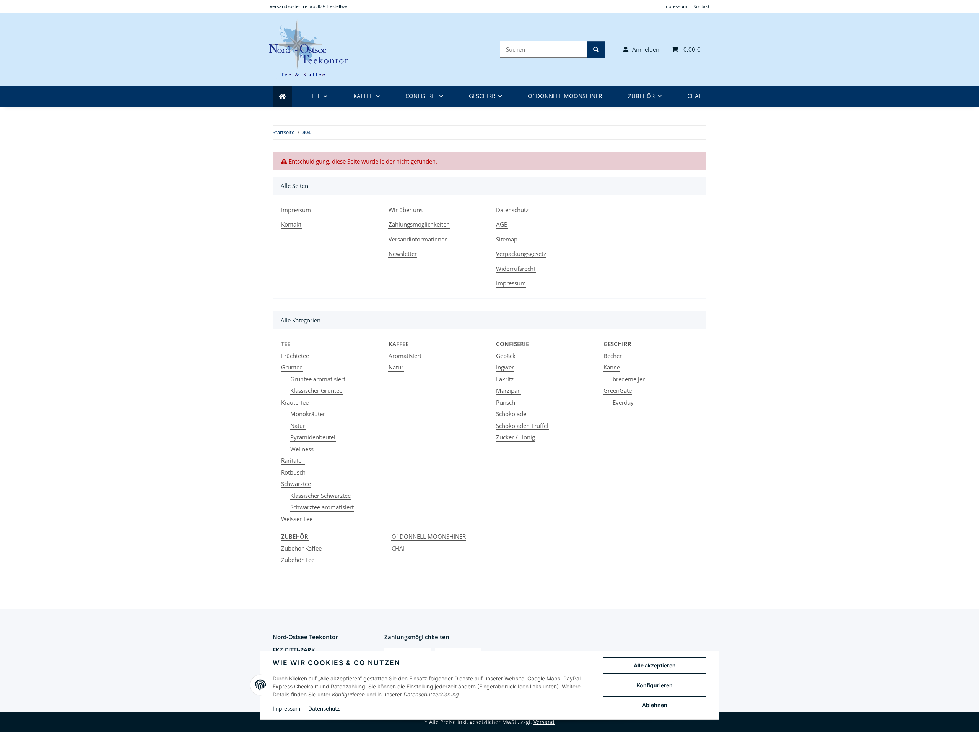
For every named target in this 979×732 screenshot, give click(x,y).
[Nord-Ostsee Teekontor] (313, 49)
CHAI (398, 548)
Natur (297, 425)
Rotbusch (293, 472)
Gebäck (506, 356)
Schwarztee (296, 483)
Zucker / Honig (515, 437)
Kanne (611, 367)
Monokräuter (307, 414)
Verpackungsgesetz (521, 253)
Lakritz (505, 379)
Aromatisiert (405, 356)
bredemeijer (629, 379)
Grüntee (291, 367)
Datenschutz (324, 708)
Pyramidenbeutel (312, 437)
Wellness (302, 449)
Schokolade (511, 414)
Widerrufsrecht (515, 268)
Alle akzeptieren (655, 665)
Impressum (286, 708)
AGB (502, 224)
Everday (623, 402)
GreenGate (617, 390)
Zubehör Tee (297, 560)
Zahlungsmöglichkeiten (419, 224)
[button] (641, 49)
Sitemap (506, 239)
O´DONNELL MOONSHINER (429, 536)
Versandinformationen (418, 239)
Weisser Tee (296, 519)
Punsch (505, 402)
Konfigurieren (655, 685)
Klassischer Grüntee (316, 390)
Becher (612, 356)
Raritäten (293, 460)
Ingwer (505, 367)
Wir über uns (406, 210)
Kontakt (701, 6)
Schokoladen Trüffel (522, 425)
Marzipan (508, 390)
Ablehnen (654, 705)
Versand (544, 722)
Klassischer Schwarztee (320, 495)
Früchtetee (295, 356)
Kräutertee (295, 402)
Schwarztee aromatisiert (322, 507)
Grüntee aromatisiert (317, 379)
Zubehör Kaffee (301, 548)
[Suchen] (596, 49)
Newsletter (403, 253)
